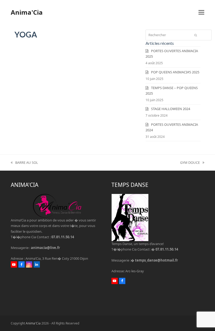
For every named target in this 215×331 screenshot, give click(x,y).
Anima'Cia (27, 12)
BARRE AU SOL (24, 162)
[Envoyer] (195, 35)
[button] (201, 12)
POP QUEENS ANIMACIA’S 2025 (175, 72)
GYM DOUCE (190, 162)
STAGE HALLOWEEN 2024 (170, 108)
